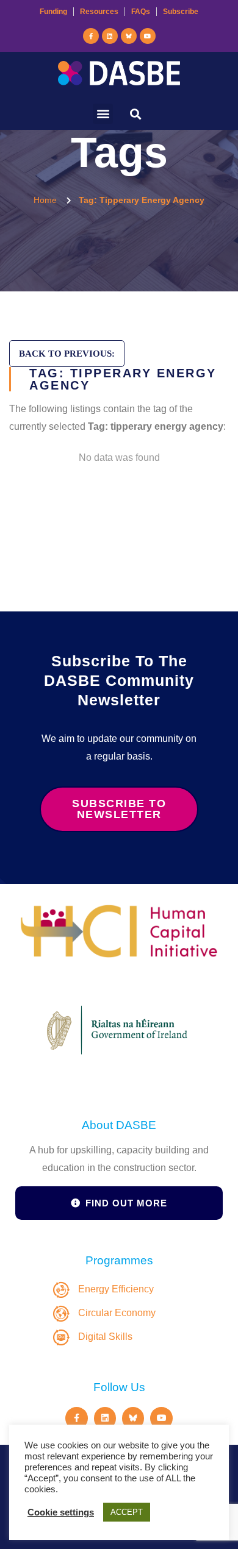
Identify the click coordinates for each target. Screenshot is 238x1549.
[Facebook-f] (91, 36)
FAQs (140, 11)
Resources (99, 11)
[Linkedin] (110, 36)
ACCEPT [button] (126, 1512)
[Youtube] (148, 36)
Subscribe (180, 11)
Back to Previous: (67, 353)
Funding (53, 11)
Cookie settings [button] (60, 1512)
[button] (103, 114)
